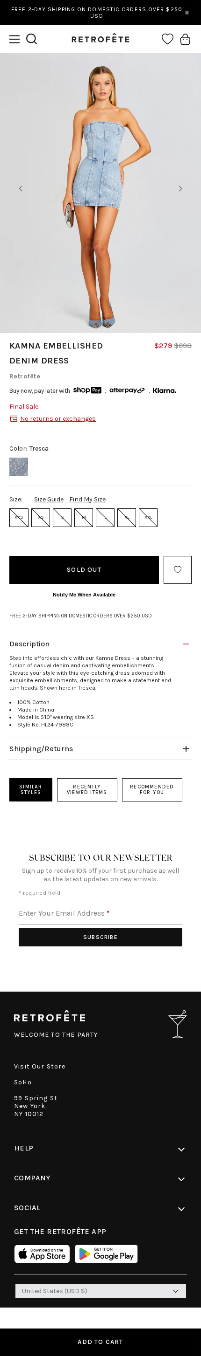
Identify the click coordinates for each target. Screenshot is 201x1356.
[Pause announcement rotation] (187, 12)
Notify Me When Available (84, 594)
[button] (14, 39)
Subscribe (100, 937)
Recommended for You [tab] (152, 789)
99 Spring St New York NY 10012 (35, 1106)
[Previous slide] (20, 188)
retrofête (24, 376)
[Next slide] (180, 188)
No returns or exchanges (58, 419)
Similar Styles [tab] (30, 789)
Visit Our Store (40, 1066)
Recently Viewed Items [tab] (87, 789)
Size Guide (49, 499)
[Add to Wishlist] (178, 570)
